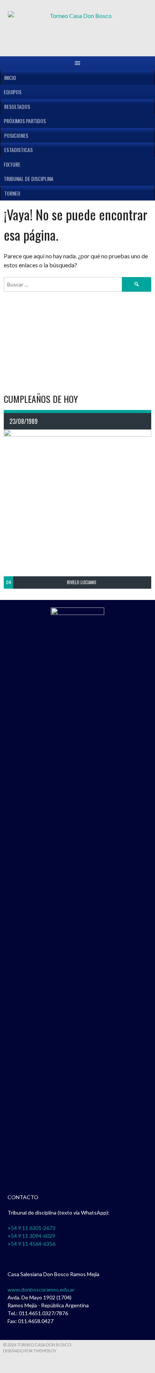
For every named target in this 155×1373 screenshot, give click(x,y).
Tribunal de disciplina (28, 178)
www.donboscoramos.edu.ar (41, 1289)
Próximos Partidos (25, 121)
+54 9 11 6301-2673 (31, 1228)
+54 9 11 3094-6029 (31, 1236)
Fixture (12, 164)
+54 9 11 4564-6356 (31, 1243)
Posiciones (16, 135)
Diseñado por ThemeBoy (29, 1350)
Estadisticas (18, 150)
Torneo (12, 193)
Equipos (12, 92)
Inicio (10, 77)
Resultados (17, 106)
